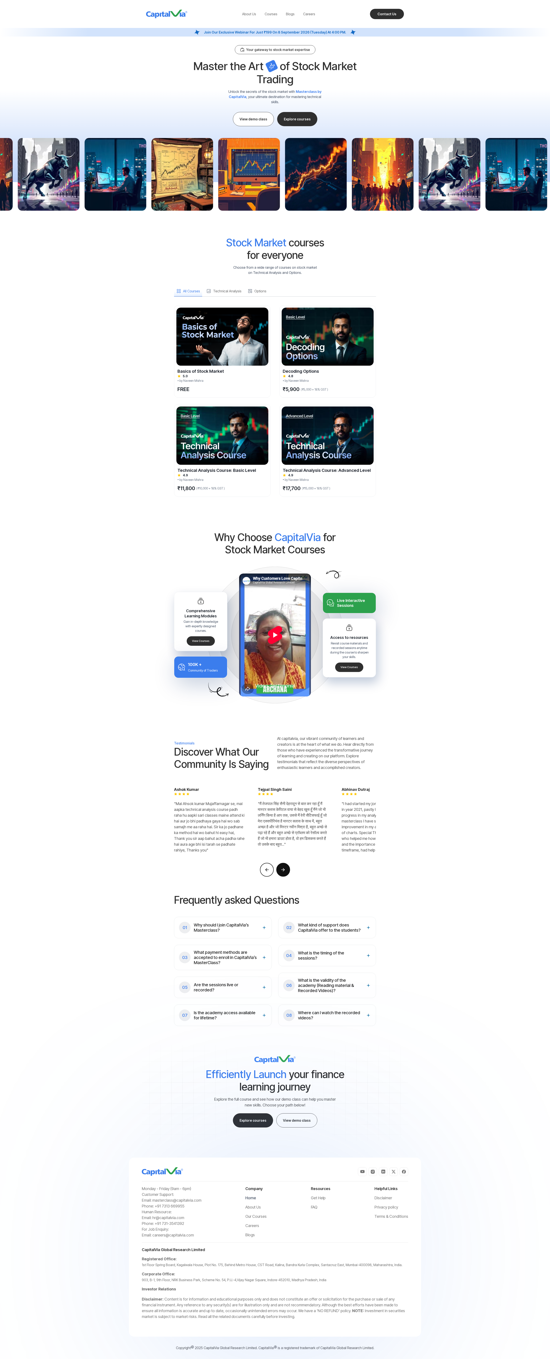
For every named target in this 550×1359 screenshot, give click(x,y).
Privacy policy (386, 1207)
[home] (166, 14)
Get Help (318, 1198)
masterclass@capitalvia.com (176, 1200)
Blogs (250, 1235)
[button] (267, 870)
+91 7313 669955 (169, 1206)
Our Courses (256, 1216)
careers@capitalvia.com (173, 1235)
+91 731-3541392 (169, 1223)
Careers (252, 1225)
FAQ (314, 1207)
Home (250, 1198)
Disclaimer (383, 1198)
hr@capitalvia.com (168, 1217)
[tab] (188, 291)
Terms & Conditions (391, 1216)
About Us (253, 1207)
